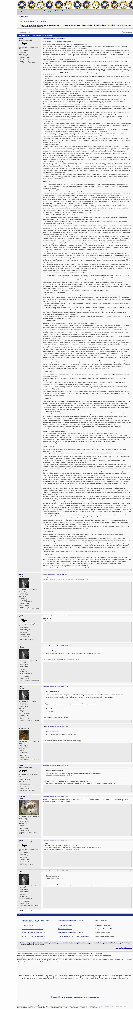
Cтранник (22, 796)
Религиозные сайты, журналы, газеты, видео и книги (73, 936)
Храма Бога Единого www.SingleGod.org (107, 25)
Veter (20, 727)
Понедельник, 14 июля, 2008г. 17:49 (58, 686)
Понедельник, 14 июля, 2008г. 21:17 (58, 840)
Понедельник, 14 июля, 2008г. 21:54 (58, 871)
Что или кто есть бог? (28, 925)
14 (31, 32)
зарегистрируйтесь (41, 21)
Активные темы (23, 16)
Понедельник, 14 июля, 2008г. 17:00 (58, 645)
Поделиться (46, 38)
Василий (21, 38)
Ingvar (21, 574)
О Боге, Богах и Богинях (65, 925)
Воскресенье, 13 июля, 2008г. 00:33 (58, 574)
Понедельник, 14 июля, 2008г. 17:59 (58, 726)
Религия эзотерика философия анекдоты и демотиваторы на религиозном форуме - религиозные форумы (56, 25)
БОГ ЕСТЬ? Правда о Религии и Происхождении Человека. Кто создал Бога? (36, 921)
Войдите (30, 21)
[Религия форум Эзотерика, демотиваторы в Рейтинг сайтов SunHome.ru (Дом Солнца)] (78, 997)
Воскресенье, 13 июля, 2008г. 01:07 (58, 615)
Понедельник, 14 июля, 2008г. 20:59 (58, 765)
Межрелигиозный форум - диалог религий (70, 920)
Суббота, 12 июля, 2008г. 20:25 (57, 38)
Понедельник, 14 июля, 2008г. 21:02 (58, 796)
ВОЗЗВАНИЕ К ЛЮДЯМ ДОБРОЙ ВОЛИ (33, 932)
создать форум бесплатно (124, 948)
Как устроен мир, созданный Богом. (32, 929)
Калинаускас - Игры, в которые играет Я (33, 936)
